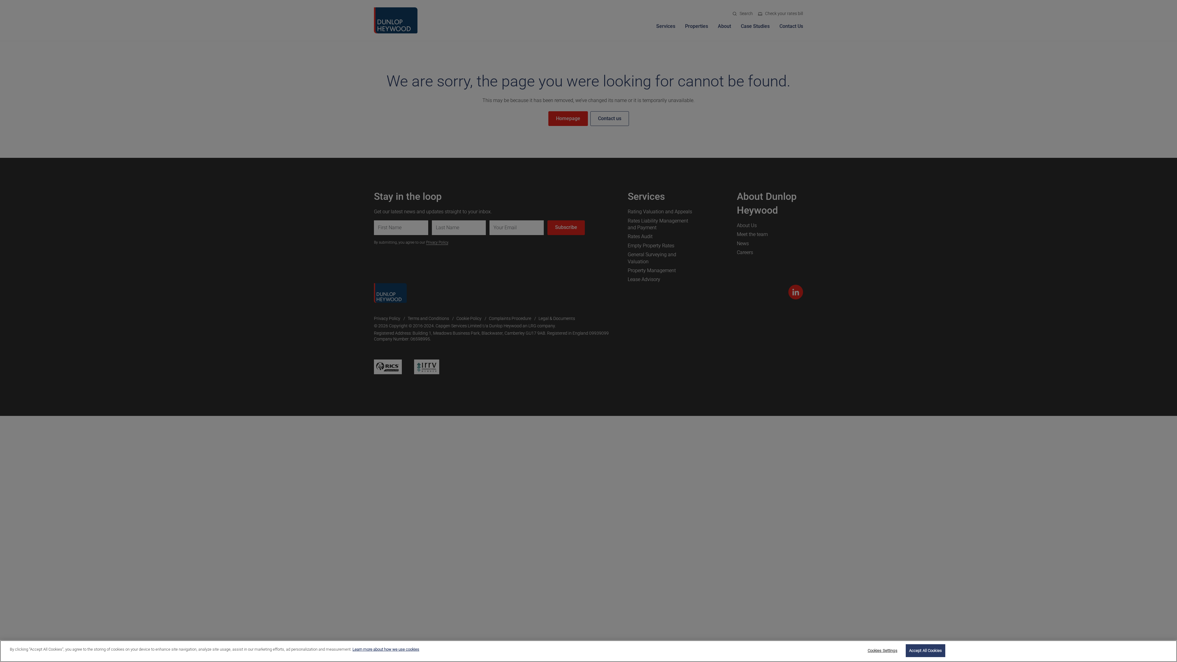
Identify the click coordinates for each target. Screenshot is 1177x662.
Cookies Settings (882, 650)
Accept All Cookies (925, 650)
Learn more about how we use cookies (385, 649)
